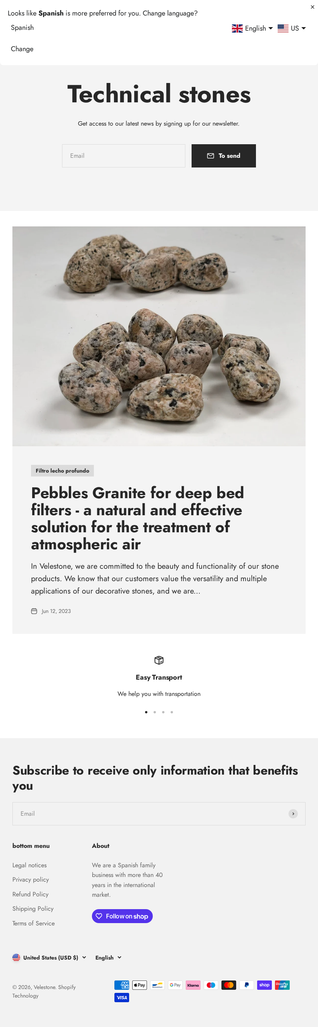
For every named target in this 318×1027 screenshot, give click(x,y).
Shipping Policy (33, 908)
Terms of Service (33, 923)
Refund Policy (30, 894)
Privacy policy (30, 879)
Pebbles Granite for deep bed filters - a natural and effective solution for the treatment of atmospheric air (137, 518)
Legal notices (29, 865)
